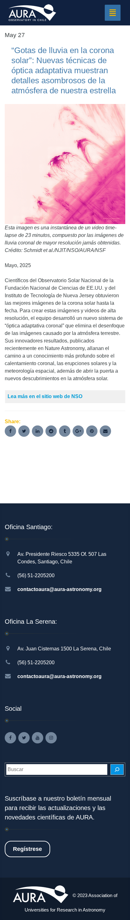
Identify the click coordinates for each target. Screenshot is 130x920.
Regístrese (27, 849)
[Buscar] (117, 769)
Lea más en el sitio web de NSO (45, 396)
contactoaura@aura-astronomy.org (59, 589)
